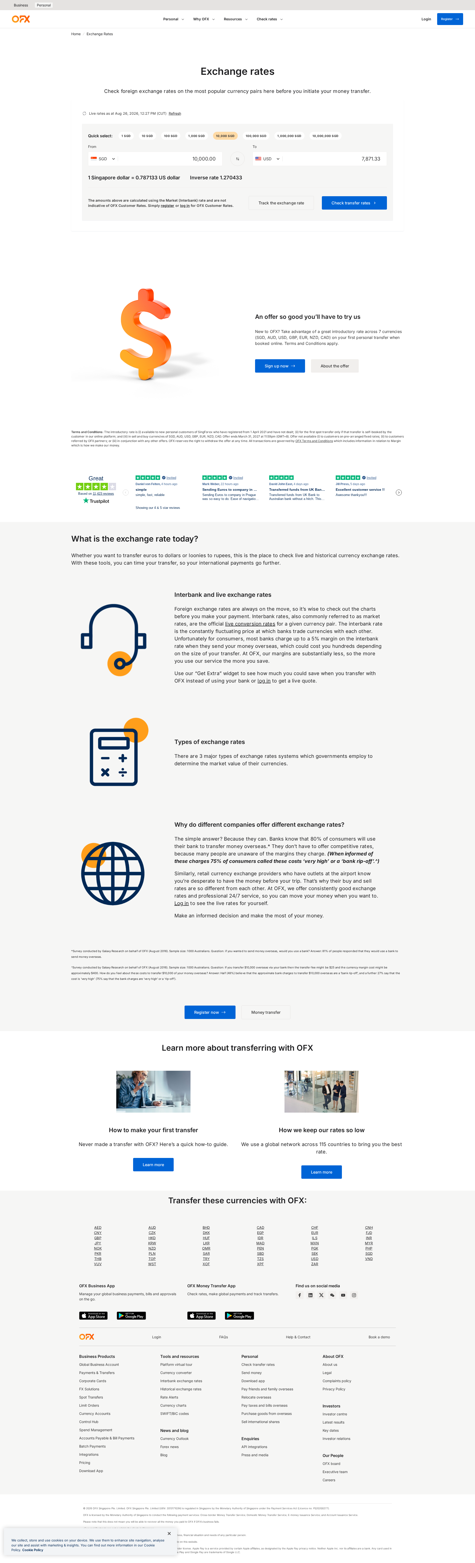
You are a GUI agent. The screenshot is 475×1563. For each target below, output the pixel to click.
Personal (44, 5)
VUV (97, 1264)
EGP (260, 1233)
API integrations (254, 1447)
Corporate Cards (92, 1381)
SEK (314, 1253)
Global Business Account (99, 1364)
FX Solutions (89, 1389)
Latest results (333, 1422)
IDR (260, 1238)
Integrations (88, 1454)
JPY (98, 1243)
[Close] (169, 1533)
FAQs (223, 1337)
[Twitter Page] (321, 1295)
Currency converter (176, 1373)
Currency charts (173, 1405)
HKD (152, 1238)
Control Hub (88, 1422)
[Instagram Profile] (354, 1295)
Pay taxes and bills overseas (264, 1405)
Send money (251, 1373)
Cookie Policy (32, 1550)
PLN (152, 1253)
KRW (152, 1243)
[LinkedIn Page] (310, 1295)
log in (185, 205)
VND (369, 1259)
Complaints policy (337, 1381)
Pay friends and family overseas (267, 1389)
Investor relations (336, 1438)
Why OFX (201, 19)
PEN (260, 1248)
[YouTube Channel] (343, 1295)
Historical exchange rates (180, 1389)
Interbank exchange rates (181, 1381)
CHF (314, 1227)
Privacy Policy (334, 1389)
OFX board (331, 1463)
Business (21, 5)
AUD (152, 1227)
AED (97, 1227)
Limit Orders (89, 1405)
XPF (260, 1264)
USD (314, 1259)
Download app (253, 1381)
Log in (181, 903)
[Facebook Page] (300, 1295)
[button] (126, 136)
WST (152, 1264)
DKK (206, 1233)
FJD (369, 1233)
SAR (206, 1253)
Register (447, 19)
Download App (91, 1471)
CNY (98, 1233)
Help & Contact (298, 1337)
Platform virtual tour (176, 1364)
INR (369, 1238)
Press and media (254, 1455)
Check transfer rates (258, 1364)
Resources (233, 19)
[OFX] (21, 19)
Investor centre (335, 1414)
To (255, 146)
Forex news (169, 1447)
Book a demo (379, 1337)
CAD (260, 1227)
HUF (206, 1238)
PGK (314, 1248)
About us (330, 1364)
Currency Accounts (94, 1413)
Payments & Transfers (97, 1373)
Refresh (175, 113)
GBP (97, 1238)
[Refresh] (84, 113)
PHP (368, 1248)
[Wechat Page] (332, 1295)
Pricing (84, 1462)
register (167, 205)
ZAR (314, 1264)
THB (97, 1259)
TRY (206, 1259)
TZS (260, 1259)
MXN (314, 1243)
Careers (329, 1480)
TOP (152, 1259)
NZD (152, 1248)
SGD (369, 1253)
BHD (206, 1227)
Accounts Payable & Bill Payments (106, 1438)
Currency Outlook (174, 1438)
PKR (98, 1253)
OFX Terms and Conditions (314, 441)
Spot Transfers (91, 1397)
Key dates (331, 1430)
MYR (369, 1243)
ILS (314, 1238)
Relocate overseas (256, 1397)
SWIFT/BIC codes (174, 1413)
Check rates (267, 19)
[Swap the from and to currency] (237, 159)
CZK (152, 1233)
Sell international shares (260, 1422)
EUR (314, 1233)
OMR (206, 1248)
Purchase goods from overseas (266, 1413)
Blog (163, 1455)
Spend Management (95, 1430)
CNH (369, 1227)
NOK (98, 1248)
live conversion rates (250, 624)
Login (156, 1337)
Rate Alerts (169, 1397)
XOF (206, 1264)
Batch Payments (92, 1446)
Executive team (335, 1472)
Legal (327, 1373)
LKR (206, 1243)
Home (76, 34)
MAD (260, 1243)
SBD (260, 1253)
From (92, 146)
